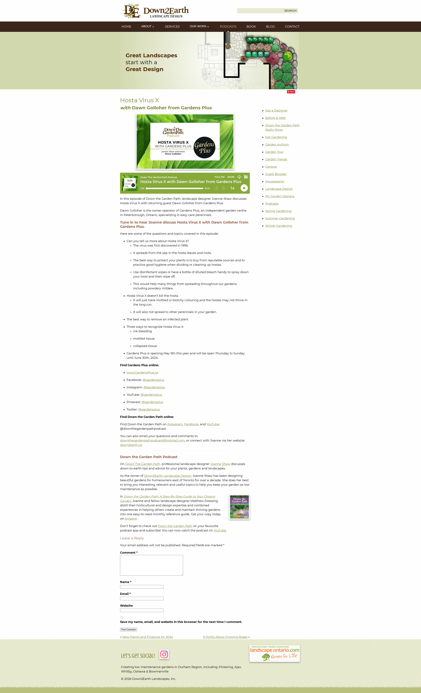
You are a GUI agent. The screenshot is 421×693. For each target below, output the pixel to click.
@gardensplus (153, 380)
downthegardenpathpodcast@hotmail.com (152, 440)
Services (172, 26)
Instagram (175, 424)
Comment (129, 552)
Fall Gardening (276, 137)
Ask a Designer (276, 110)
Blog (270, 26)
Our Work (198, 26)
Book (251, 26)
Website (126, 605)
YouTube (213, 424)
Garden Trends (276, 159)
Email (125, 594)
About (146, 26)
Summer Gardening (280, 218)
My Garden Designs (279, 196)
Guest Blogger (276, 174)
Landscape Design (279, 189)
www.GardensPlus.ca (142, 372)
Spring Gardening (278, 211)
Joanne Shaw (220, 464)
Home (126, 26)
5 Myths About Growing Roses (225, 637)
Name (125, 582)
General (271, 167)
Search (290, 10)
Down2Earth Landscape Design (167, 476)
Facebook (191, 424)
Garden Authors (277, 144)
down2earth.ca (131, 445)
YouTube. (220, 530)
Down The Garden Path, (143, 464)
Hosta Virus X (139, 100)
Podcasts (228, 26)
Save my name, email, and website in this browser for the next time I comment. (181, 622)
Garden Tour (274, 152)
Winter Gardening (278, 226)
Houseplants (274, 181)
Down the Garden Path (175, 526)
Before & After (275, 118)
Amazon (131, 518)
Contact (292, 26)
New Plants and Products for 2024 (147, 637)
